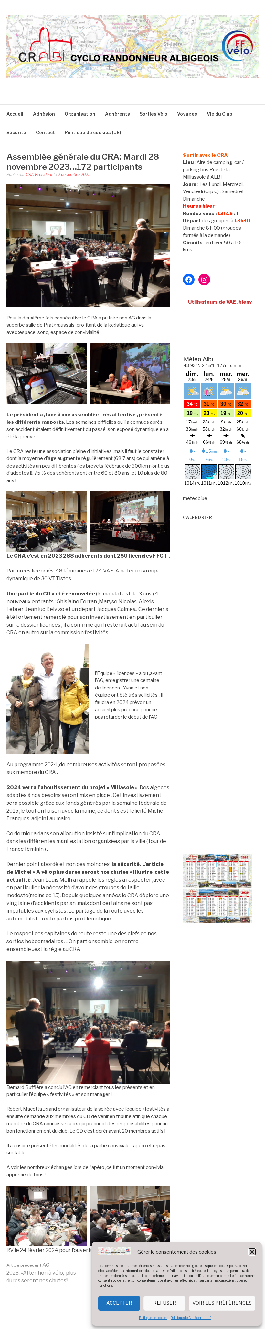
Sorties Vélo (153, 114)
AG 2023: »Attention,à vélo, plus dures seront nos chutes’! (41, 1273)
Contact (45, 132)
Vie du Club (219, 114)
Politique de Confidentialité (191, 1318)
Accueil (14, 114)
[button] (252, 1252)
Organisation (80, 114)
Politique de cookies (153, 1318)
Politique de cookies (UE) (93, 132)
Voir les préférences (222, 1303)
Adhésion (44, 114)
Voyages (187, 114)
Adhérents (117, 114)
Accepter (119, 1303)
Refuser (164, 1303)
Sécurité (16, 132)
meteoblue (195, 498)
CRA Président (39, 174)
